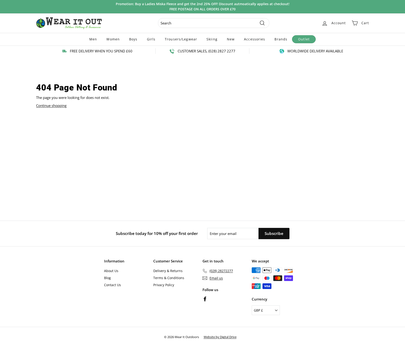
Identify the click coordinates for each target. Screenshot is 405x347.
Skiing (212, 39)
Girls (151, 39)
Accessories (254, 39)
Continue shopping (51, 105)
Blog (107, 278)
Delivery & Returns (168, 271)
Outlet (304, 39)
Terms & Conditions (168, 278)
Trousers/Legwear (181, 39)
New (231, 39)
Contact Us (112, 285)
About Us (111, 271)
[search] (213, 23)
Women (113, 39)
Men (93, 39)
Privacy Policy (163, 285)
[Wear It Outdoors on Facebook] (204, 298)
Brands (280, 39)
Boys (133, 39)
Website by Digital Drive (220, 337)
